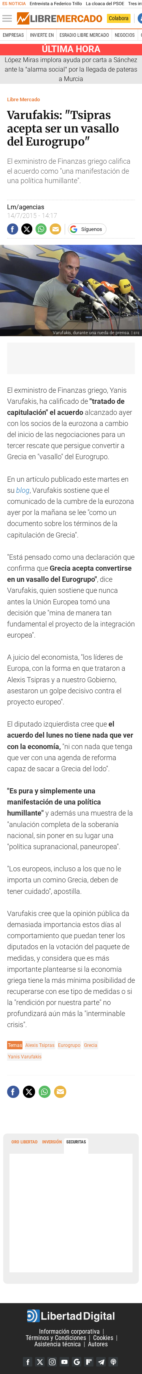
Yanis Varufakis (24, 1057)
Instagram (52, 1361)
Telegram (101, 1361)
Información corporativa (69, 1331)
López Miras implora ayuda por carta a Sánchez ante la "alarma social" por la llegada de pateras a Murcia (71, 69)
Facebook (27, 1361)
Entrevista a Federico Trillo (56, 3)
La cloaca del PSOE (105, 3)
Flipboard (88, 1361)
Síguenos (91, 229)
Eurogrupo (69, 1045)
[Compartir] (12, 229)
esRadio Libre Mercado (84, 35)
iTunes (113, 1361)
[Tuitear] (26, 229)
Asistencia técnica (57, 1344)
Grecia (90, 1045)
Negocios (125, 35)
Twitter (40, 1361)
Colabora (119, 18)
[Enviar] (41, 229)
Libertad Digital (71, 1316)
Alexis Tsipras (39, 1045)
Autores (98, 1344)
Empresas (13, 35)
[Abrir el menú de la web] (9, 18)
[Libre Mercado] (59, 18)
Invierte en (42, 35)
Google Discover (76, 1361)
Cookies (103, 1338)
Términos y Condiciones (56, 1338)
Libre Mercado (23, 99)
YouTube (64, 1361)
